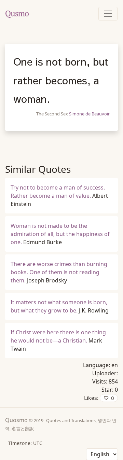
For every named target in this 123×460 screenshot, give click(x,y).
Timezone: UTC (25, 443)
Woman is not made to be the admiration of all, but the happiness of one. (60, 234)
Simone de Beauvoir (89, 114)
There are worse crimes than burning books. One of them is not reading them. (59, 272)
